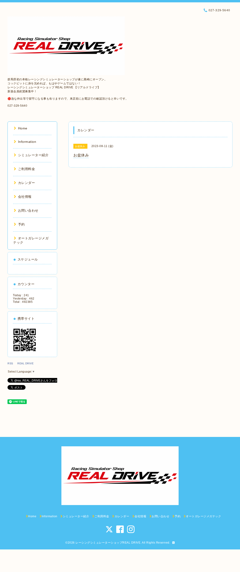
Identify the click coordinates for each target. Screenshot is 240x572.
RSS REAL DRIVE (22, 363)
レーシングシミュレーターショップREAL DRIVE (107, 542)
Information (27, 142)
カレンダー (26, 183)
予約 (21, 224)
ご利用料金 (26, 169)
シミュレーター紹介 (33, 155)
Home (22, 128)
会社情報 (25, 196)
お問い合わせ (28, 210)
